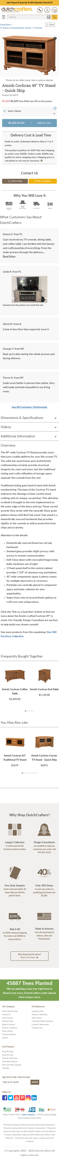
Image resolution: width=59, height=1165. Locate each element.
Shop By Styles (7, 1051)
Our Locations (7, 1018)
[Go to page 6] (32, 773)
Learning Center (38, 1011)
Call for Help (16, 181)
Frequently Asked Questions (42, 1021)
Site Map (5, 1068)
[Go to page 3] (29, 711)
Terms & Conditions (9, 1028)
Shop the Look (7, 1055)
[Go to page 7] (34, 773)
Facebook (4, 1097)
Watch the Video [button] (29, 956)
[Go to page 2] (27, 711)
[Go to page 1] (25, 711)
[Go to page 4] (31, 711)
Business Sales (7, 1021)
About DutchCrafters (10, 1011)
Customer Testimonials (40, 1024)
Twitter (10, 1097)
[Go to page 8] (36, 773)
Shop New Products (9, 1061)
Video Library (37, 1018)
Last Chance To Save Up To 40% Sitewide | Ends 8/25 (29, 3)
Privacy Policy (7, 1031)
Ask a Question (44, 181)
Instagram (28, 1097)
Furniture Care (37, 1028)
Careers (5, 1038)
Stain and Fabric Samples (11, 1065)
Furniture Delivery (9, 1034)
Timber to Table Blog (39, 1014)
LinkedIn (34, 1097)
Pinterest (22, 1097)
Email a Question (28, 1115)
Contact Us (6, 1014)
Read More (9, 256)
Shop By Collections (10, 1058)
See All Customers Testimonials (29, 407)
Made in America (8, 1024)
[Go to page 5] (33, 711)
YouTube (16, 1097)
